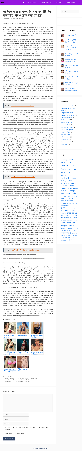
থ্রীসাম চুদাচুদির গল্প (66, 233)
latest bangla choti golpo (66, 217)
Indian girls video (9, 378)
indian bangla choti (72, 215)
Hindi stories (64, 215)
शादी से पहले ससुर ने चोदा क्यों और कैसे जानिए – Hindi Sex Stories (19, 381)
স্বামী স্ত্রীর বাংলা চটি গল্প (71, 2)
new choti (63, 228)
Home (22, 2)
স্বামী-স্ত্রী (70, 240)
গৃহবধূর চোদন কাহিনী (65, 139)
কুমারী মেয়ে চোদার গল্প (65, 137)
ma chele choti (65, 125)
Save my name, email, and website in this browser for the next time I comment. (26, 428)
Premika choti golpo (67, 127)
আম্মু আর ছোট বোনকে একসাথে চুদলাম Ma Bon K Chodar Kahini (71, 48)
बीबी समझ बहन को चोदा (71, 35)
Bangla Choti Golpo (67, 113)
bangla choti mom (67, 196)
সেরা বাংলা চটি (58, 2)
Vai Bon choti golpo (67, 130)
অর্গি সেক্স (66, 230)
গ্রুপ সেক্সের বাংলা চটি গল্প (46, 2)
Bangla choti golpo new (68, 115)
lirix (15, 378)
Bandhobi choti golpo (67, 106)
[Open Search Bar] (80, 2)
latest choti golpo (66, 122)
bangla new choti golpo (70, 208)
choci (65, 213)
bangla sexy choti (67, 210)
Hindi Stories (8, 376)
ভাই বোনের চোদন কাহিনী (69, 237)
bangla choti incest (67, 188)
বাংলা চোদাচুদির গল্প (69, 235)
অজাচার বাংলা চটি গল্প (31, 2)
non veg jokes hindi (22, 378)
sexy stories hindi (32, 378)
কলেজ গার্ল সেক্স (72, 230)
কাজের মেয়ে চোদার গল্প (65, 134)
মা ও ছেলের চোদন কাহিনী (66, 142)
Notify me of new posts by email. (15, 434)
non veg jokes (69, 228)
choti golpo (72, 213)
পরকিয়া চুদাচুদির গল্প (75, 233)
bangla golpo (66, 203)
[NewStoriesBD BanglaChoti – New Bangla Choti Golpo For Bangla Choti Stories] (3, 2)
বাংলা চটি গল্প (63, 235)
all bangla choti (67, 160)
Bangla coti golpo (66, 117)
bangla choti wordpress (70, 200)
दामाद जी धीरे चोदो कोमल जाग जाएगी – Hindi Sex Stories (17, 380)
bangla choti (66, 162)
